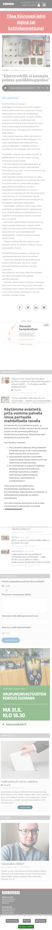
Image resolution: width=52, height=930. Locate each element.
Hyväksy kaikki (26, 926)
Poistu (27, 920)
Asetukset (40, 920)
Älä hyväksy (12, 920)
